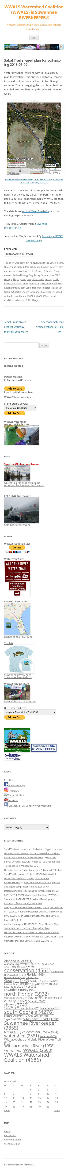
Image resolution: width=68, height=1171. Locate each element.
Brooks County (32, 266)
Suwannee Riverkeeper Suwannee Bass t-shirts (18, 676)
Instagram (14, 790)
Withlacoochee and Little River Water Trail (32, 1040)
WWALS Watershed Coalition (26, 1057)
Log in (7, 1131)
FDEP (9, 975)
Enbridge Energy (52, 271)
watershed (9, 296)
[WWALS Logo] (17, 751)
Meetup (19, 795)
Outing (36, 997)
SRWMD (32, 1016)
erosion (8, 275)
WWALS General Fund (17, 544)
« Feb (7, 1110)
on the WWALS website (35, 211)
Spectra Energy (21, 291)
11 (56, 1093)
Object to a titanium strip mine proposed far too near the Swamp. (24, 484)
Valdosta (32, 1032)
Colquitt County (49, 266)
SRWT (43, 1015)
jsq (37, 300)
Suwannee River (41, 1018)
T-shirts (8, 643)
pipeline (33, 283)
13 (14, 1098)
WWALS (31, 296)
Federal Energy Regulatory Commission (33, 275)
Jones (23, 279)
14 (22, 1098)
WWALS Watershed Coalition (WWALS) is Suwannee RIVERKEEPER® (34, 12)
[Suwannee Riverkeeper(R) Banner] (44, 751)
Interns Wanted (13, 365)
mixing (48, 279)
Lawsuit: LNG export (16, 601)
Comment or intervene (17, 524)
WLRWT (13, 1051)
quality (41, 283)
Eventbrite (9, 780)
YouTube (13, 800)
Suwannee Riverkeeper (42, 291)
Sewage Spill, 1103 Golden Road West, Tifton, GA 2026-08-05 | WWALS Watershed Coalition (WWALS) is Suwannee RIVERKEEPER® (33, 911)
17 (48, 1098)
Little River (27, 986)
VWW (50, 1032)
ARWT (10, 966)
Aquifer (48, 964)
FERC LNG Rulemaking (17, 496)
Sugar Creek (13, 1019)
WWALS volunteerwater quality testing (16, 423)
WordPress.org (12, 1143)
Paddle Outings (13, 376)
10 (48, 1093)
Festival (20, 975)
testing (12, 1032)
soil (53, 287)
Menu (34, 37)
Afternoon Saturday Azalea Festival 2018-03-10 (50, 326)
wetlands (21, 296)
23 (39, 1102)
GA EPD (32, 977)
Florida (35, 974)
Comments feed (12, 1139)
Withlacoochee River (29, 1046)
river (48, 283)
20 (14, 1102)
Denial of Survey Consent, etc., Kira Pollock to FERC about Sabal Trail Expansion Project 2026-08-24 (32, 861)
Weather (48, 1036)
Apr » (57, 1110)
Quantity (36, 1001)
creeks (45, 262)
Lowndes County (20, 990)
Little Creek (38, 279)
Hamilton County (14, 984)
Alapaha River (18, 961)
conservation (20, 271)
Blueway (25, 966)
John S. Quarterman (42, 984)
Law (52, 262)
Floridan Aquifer (14, 977)
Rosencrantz (10, 287)
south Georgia (29, 1011)
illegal (16, 279)
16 (39, 1098)
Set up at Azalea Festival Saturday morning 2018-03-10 (16, 326)
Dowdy (39, 271)
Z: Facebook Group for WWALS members (29, 805)
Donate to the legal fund (18, 636)
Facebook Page (16, 785)
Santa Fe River (50, 1008)
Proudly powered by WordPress (19, 1164)
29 (31, 1106)
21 (22, 1102)
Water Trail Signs (14, 559)
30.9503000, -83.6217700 (39, 183)
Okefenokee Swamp (15, 998)
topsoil (58, 291)
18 (56, 1098)
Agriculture (35, 262)
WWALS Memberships (17, 397)
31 (48, 1106)
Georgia (8, 279)
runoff (21, 287)
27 (14, 1106)
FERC (57, 275)
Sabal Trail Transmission (38, 287)
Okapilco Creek (20, 283)
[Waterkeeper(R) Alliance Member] (13, 759)
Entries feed (10, 1135)
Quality (8, 266)
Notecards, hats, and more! (20, 701)
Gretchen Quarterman (44, 981)
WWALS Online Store (16, 684)
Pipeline (59, 262)
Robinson (57, 283)
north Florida (26, 993)
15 (31, 1098)
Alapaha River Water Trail (22, 964)
